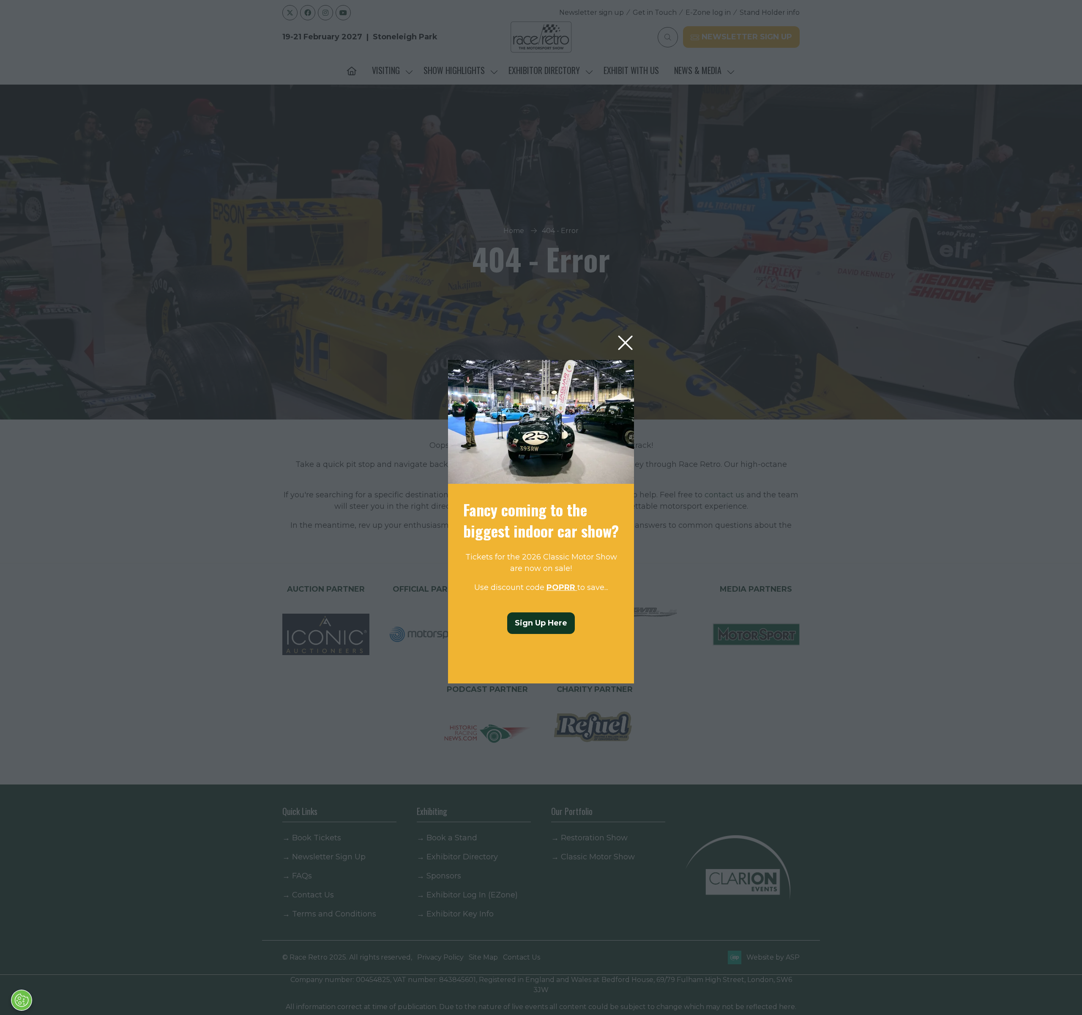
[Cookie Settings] (21, 1000)
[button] (625, 343)
